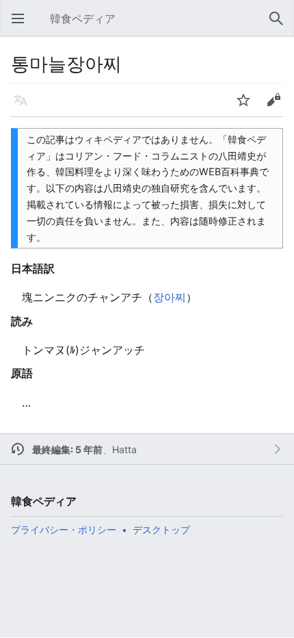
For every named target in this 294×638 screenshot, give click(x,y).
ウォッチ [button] (247, 107)
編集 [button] (278, 107)
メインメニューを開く (22, 25)
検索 (280, 25)
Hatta (124, 449)
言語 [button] (25, 107)
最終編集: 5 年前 (67, 449)
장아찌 (169, 297)
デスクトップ (161, 529)
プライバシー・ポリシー (63, 529)
